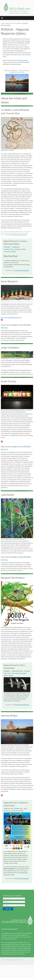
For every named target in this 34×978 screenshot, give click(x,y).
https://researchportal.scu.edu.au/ (18, 234)
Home (2, 23)
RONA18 (13, 23)
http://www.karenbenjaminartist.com (11, 317)
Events (7, 23)
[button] (17, 83)
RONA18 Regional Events (22, 270)
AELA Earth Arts (19, 8)
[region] (17, 80)
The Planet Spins (8, 266)
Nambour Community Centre (13, 811)
